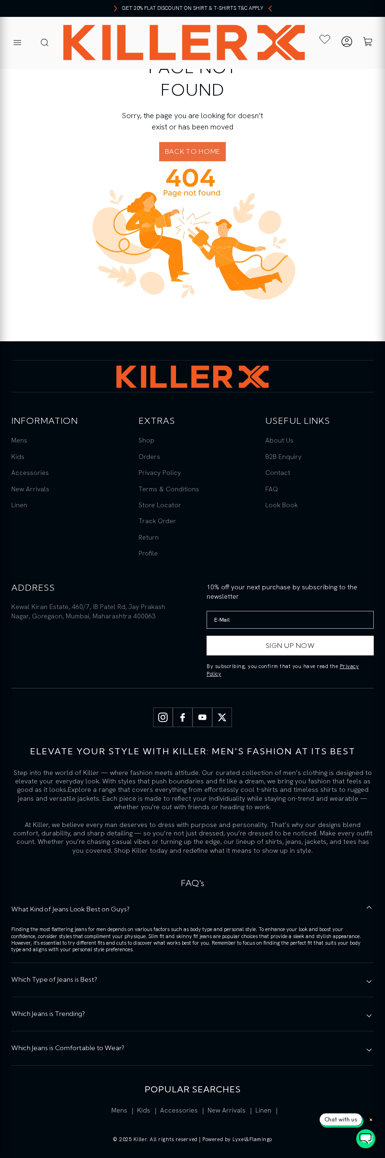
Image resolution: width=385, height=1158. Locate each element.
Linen (19, 505)
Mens (19, 440)
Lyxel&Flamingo (252, 1139)
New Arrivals (30, 489)
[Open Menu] (17, 43)
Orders (149, 456)
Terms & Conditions (169, 489)
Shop (146, 440)
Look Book (281, 505)
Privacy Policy (160, 472)
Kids (17, 456)
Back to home (192, 151)
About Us (279, 440)
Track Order (157, 521)
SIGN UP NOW (290, 645)
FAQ (271, 489)
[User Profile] (346, 43)
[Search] (44, 43)
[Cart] (368, 43)
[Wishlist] (324, 39)
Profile (148, 553)
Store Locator (160, 505)
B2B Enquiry (283, 456)
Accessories (30, 472)
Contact (277, 472)
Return (149, 537)
